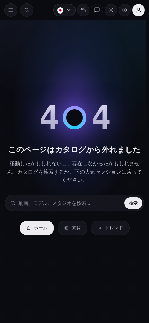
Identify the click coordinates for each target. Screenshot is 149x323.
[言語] (61, 10)
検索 (130, 203)
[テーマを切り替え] (107, 10)
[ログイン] (135, 10)
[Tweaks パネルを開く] (121, 10)
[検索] (26, 10)
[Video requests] (79, 10)
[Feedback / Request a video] (93, 10)
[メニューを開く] (10, 10)
